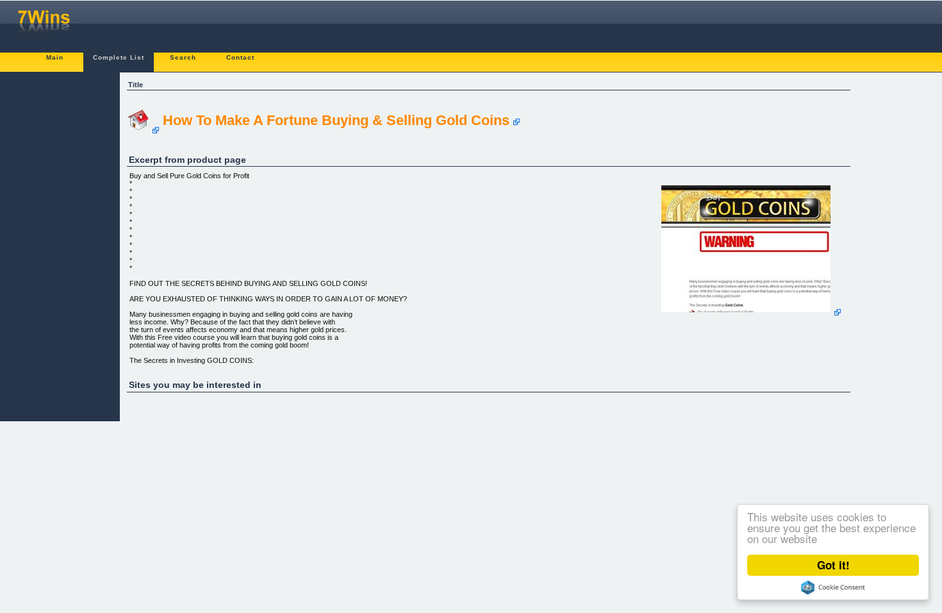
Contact (240, 57)
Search (183, 57)
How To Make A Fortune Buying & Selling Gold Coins (336, 120)
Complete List (118, 57)
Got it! (833, 565)
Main (54, 57)
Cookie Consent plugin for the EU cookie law (833, 587)
